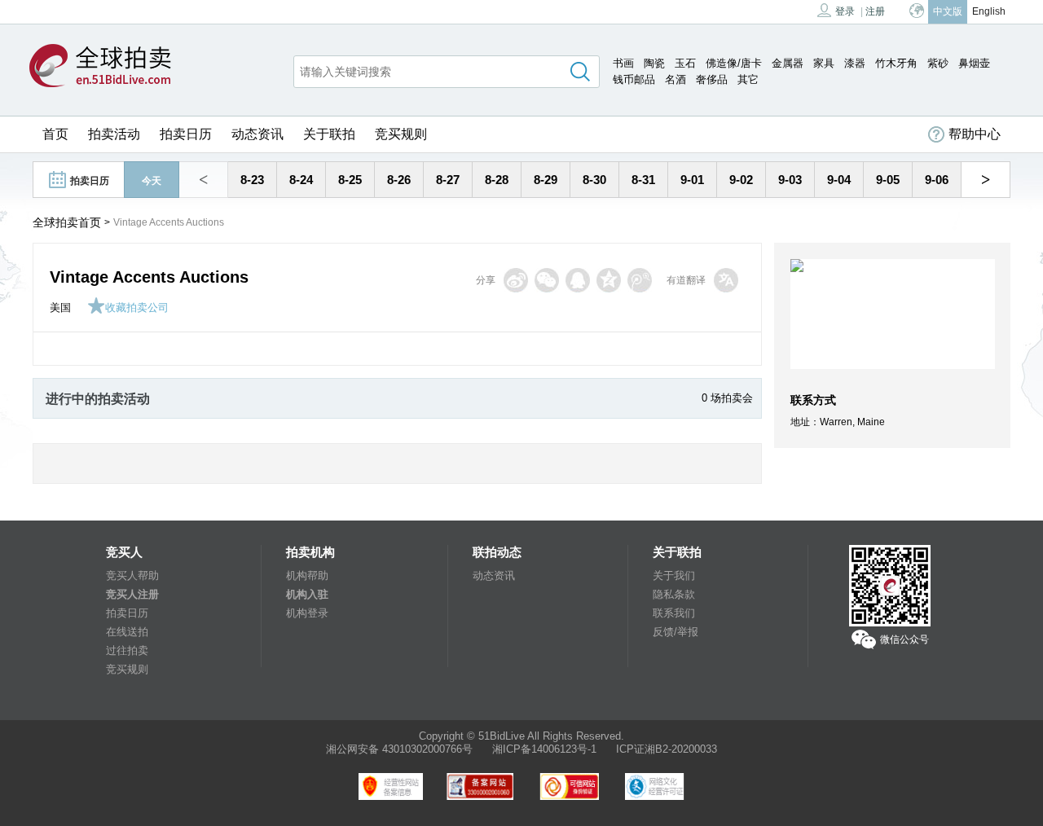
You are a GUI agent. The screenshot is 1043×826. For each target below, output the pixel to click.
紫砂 (937, 63)
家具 (823, 63)
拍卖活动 (114, 134)
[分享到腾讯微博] (639, 280)
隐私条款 (674, 594)
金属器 (787, 63)
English (989, 11)
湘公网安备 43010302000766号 (399, 749)
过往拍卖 (127, 650)
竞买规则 (401, 134)
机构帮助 (307, 575)
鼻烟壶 (974, 63)
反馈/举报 (675, 632)
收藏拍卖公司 (137, 307)
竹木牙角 (896, 63)
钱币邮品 (634, 79)
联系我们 (674, 613)
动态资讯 (257, 134)
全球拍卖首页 (67, 222)
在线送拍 (127, 632)
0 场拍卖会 (727, 398)
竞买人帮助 (132, 575)
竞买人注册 (132, 594)
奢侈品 (712, 79)
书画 (623, 63)
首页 (55, 134)
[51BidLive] (100, 67)
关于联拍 (329, 134)
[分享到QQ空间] (608, 280)
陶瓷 (654, 63)
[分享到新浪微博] (516, 280)
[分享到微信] (547, 280)
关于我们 (674, 575)
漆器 (854, 63)
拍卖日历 (186, 134)
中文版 (947, 11)
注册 (875, 11)
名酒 (675, 79)
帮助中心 (974, 134)
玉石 (685, 63)
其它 (748, 79)
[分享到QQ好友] (578, 280)
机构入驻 (307, 594)
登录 (845, 11)
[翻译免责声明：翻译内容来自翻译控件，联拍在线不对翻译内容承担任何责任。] (726, 280)
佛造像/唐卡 (734, 63)
